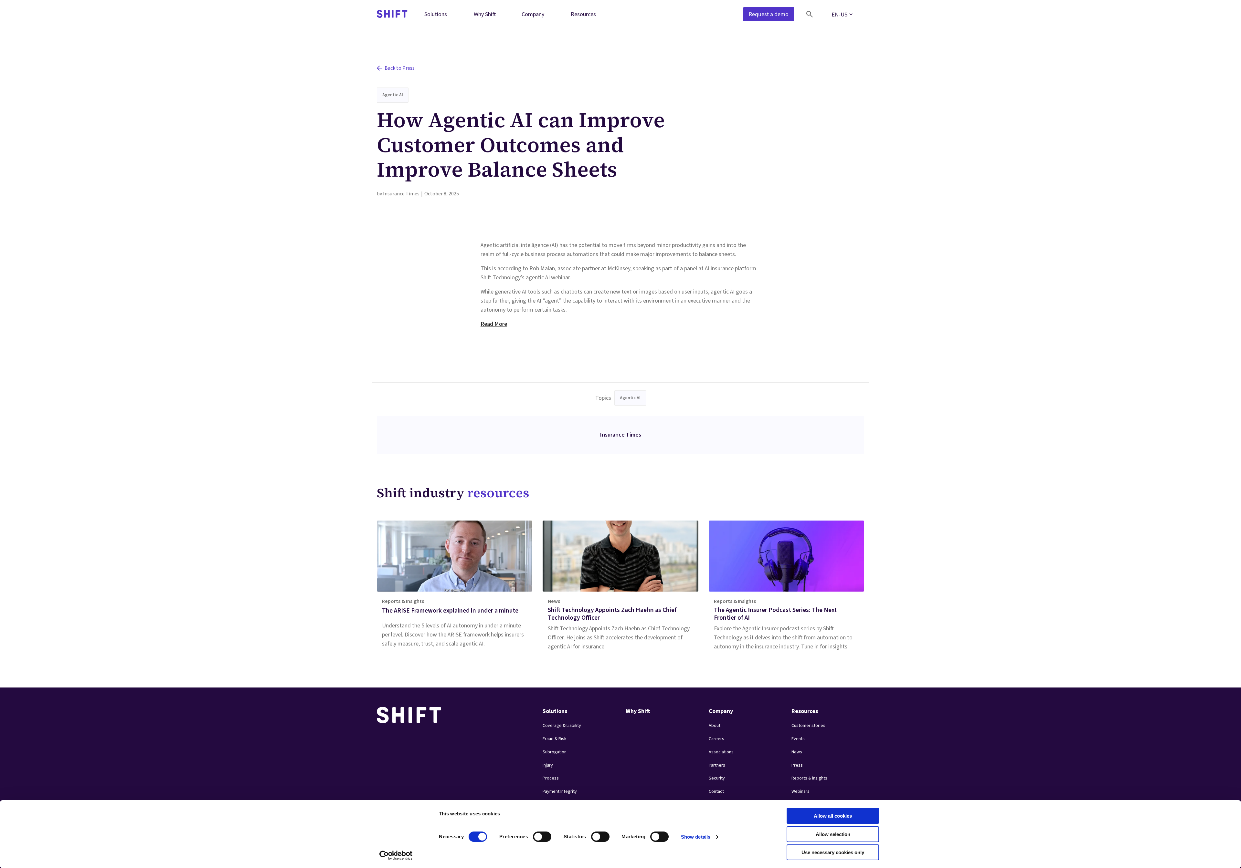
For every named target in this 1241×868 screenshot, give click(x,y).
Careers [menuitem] (716, 739)
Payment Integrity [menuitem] (560, 791)
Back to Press (400, 68)
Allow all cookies (833, 816)
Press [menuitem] (797, 765)
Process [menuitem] (551, 778)
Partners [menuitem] (717, 765)
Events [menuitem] (798, 739)
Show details (695, 837)
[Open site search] (809, 14)
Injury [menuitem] (548, 765)
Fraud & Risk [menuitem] (555, 739)
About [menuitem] (714, 725)
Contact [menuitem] (716, 791)
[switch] (536, 835)
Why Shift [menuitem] (485, 14)
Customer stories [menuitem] (808, 725)
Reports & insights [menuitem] (809, 778)
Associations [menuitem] (721, 752)
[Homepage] (392, 14)
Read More (494, 324)
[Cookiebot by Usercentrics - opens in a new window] (396, 855)
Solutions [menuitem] (435, 14)
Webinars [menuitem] (800, 791)
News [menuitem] (796, 752)
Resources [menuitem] (583, 14)
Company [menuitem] (533, 14)
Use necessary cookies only (832, 852)
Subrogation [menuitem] (555, 752)
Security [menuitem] (717, 778)
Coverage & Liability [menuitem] (562, 725)
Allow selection (833, 834)
